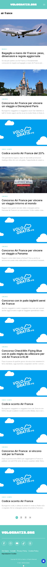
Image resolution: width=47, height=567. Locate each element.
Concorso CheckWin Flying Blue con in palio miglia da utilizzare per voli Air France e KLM (23, 353)
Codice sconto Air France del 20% (23, 153)
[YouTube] (16, 542)
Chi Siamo (5, 551)
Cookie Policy (33, 551)
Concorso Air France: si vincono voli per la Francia (21, 453)
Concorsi (5, 99)
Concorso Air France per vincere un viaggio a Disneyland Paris (22, 105)
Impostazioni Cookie (9, 554)
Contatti (13, 551)
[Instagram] (9, 542)
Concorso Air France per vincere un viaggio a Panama (22, 252)
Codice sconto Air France (17, 404)
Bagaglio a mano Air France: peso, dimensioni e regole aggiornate (23, 55)
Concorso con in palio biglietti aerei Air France (23, 302)
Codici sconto (7, 149)
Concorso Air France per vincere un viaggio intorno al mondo (22, 202)
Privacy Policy (22, 551)
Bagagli (4, 49)
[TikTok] (22, 542)
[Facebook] (2, 542)
